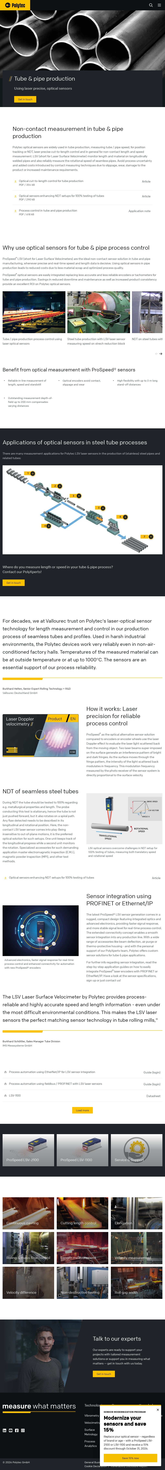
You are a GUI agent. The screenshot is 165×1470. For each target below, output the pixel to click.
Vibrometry (91, 1415)
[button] (40, 735)
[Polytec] (15, 5)
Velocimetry (92, 1422)
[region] (41, 735)
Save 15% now (130, 1458)
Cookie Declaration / (97, 1466)
